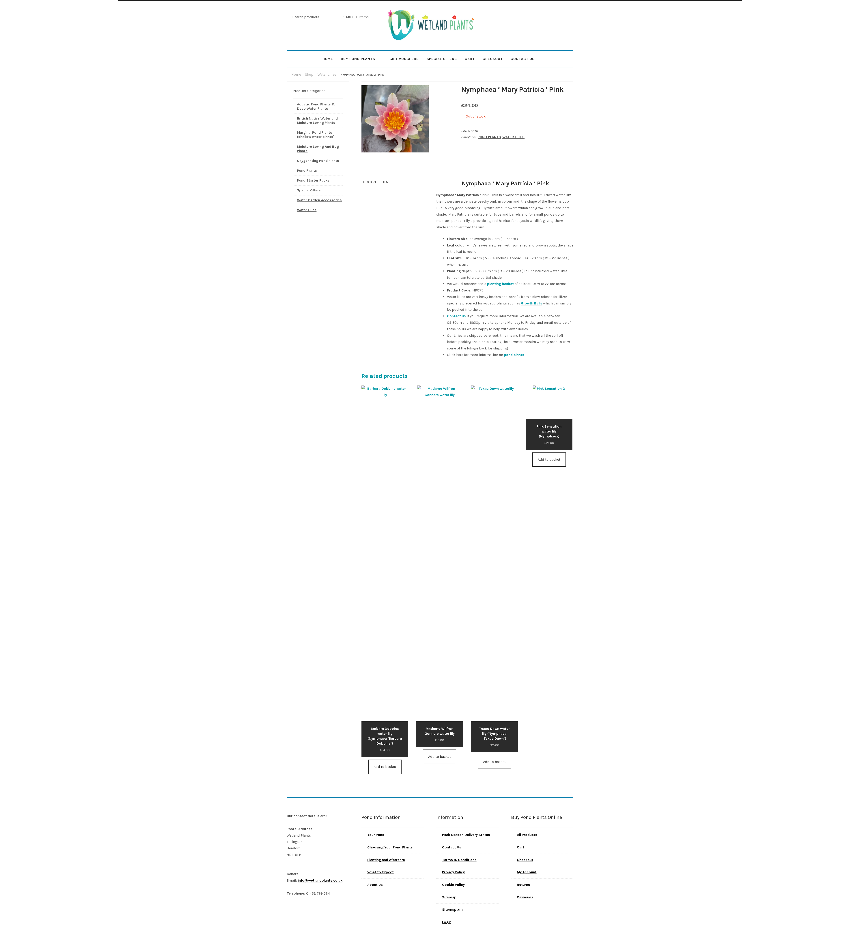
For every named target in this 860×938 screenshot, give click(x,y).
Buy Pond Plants (358, 59)
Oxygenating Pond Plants (318, 160)
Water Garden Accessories (319, 200)
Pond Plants (489, 137)
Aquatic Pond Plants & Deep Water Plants (316, 106)
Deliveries (525, 897)
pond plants (514, 355)
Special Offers (442, 59)
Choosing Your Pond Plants (390, 847)
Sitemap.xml (453, 909)
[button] (441, 92)
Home (327, 59)
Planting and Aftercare (386, 860)
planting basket (500, 284)
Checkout (493, 59)
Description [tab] (375, 182)
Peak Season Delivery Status (466, 835)
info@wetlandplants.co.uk (320, 880)
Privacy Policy (453, 872)
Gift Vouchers (404, 59)
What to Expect (380, 872)
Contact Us (523, 59)
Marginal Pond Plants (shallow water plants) (316, 134)
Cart (470, 59)
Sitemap (449, 897)
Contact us (456, 316)
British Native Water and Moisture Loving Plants (317, 120)
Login (446, 922)
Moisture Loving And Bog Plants (318, 148)
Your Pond (375, 835)
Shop (309, 74)
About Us (375, 884)
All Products (527, 835)
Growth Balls (531, 303)
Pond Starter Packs (313, 180)
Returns (523, 884)
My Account (527, 872)
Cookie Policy (453, 884)
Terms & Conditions (459, 860)
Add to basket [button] (385, 767)
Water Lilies (327, 74)
